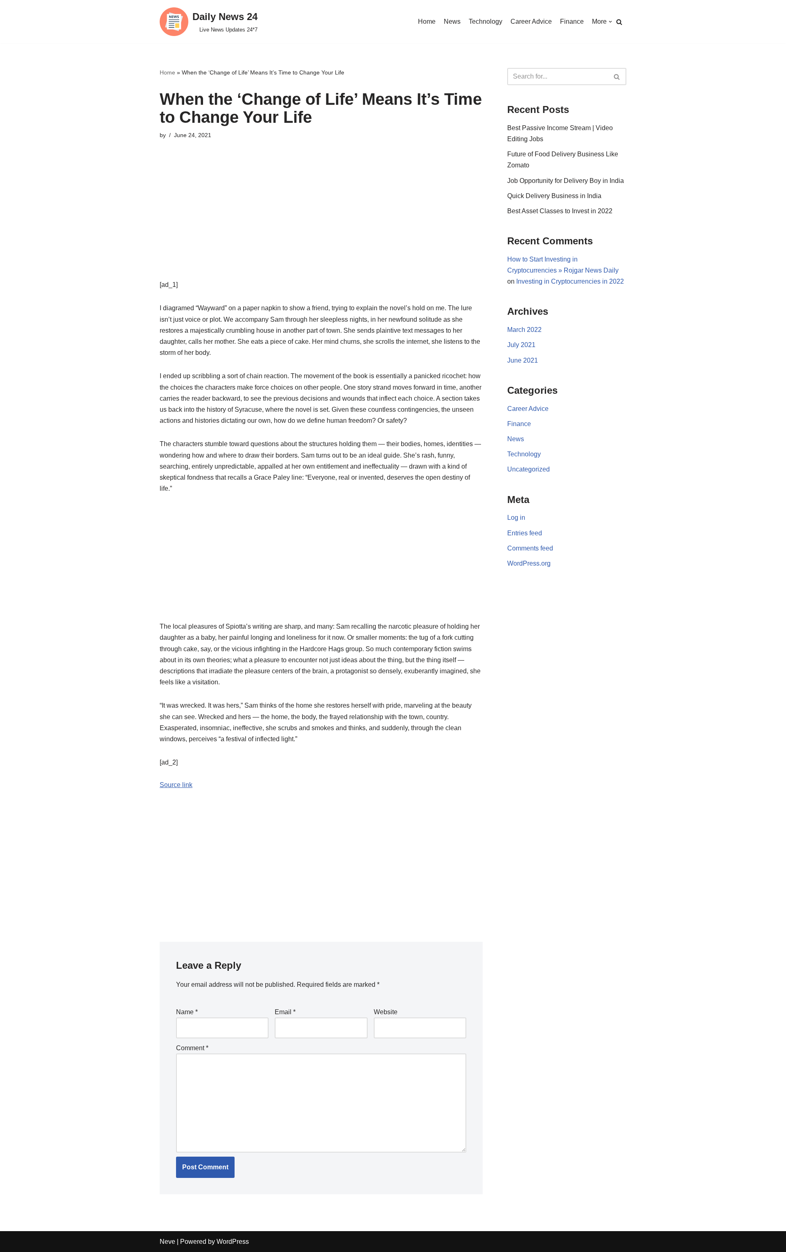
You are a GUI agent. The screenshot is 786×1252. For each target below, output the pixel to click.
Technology (485, 21)
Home (427, 21)
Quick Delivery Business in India (554, 195)
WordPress (233, 1241)
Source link (176, 784)
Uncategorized (528, 469)
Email (285, 1011)
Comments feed (530, 548)
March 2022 (524, 329)
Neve (167, 1241)
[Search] (619, 22)
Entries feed (524, 533)
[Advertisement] (321, 222)
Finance (572, 21)
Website (386, 1011)
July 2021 (521, 344)
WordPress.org (529, 563)
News (452, 21)
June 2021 (522, 360)
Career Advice (531, 21)
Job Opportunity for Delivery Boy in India (565, 180)
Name (187, 1011)
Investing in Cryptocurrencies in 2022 (570, 281)
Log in (516, 517)
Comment (192, 1047)
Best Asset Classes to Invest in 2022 (559, 211)
